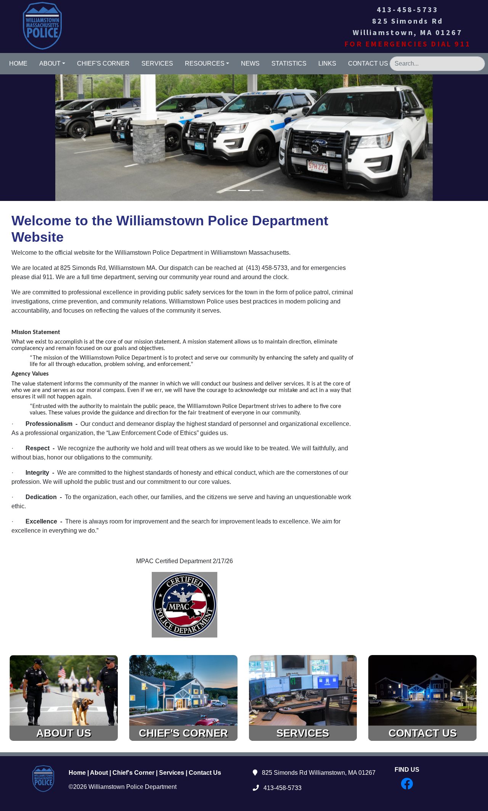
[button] (83, 137)
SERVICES (157, 63)
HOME (18, 63)
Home (77, 772)
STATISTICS (289, 63)
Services (171, 772)
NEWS (250, 63)
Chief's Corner (133, 772)
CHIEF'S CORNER (103, 63)
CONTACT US (368, 63)
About (99, 772)
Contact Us (205, 772)
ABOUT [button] (50, 63)
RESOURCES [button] (205, 63)
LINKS (327, 63)
